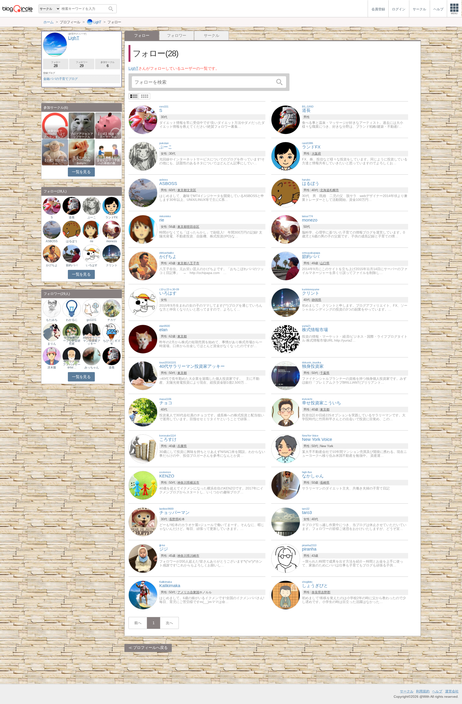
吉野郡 (325, 592)
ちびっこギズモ (111, 342)
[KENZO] (142, 485)
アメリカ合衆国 (188, 592)
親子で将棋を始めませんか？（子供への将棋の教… (108, 160)
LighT (133, 68)
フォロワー (176, 35)
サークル (211, 35)
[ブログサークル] (17, 8)
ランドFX (111, 217)
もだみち (52, 319)
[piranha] (285, 558)
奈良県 (316, 592)
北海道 (324, 190)
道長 (72, 217)
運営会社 (452, 691)
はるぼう (71, 241)
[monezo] (285, 229)
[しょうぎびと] (285, 595)
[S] (142, 119)
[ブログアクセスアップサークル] (81, 125)
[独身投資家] (285, 375)
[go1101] (91, 308)
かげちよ (52, 265)
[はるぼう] (285, 192)
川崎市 (194, 556)
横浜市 (194, 482)
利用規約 (423, 691)
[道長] (285, 119)
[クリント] (285, 302)
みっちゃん (91, 367)
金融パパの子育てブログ (60, 79)
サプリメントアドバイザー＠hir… (71, 364)
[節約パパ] (285, 266)
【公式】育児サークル (54, 162)
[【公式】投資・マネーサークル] (108, 125)
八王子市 (193, 263)
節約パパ (71, 265)
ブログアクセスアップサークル (81, 135)
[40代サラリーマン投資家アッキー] (142, 375)
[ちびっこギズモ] (111, 332)
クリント (111, 265)
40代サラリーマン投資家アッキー (91, 340)
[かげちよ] (142, 266)
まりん (51, 343)
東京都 (182, 190)
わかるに (71, 319)
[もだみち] (52, 308)
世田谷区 (193, 226)
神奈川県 (183, 482)
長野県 (174, 519)
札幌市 (334, 190)
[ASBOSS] (142, 192)
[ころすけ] (142, 448)
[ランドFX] (285, 156)
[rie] (142, 229)
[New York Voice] (285, 448)
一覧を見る (81, 172)
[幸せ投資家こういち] (285, 412)
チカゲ (111, 319)
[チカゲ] (111, 308)
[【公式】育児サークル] (55, 152)
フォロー (55, 64)
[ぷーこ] (142, 156)
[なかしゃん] (285, 485)
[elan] (142, 339)
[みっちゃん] (91, 356)
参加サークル (108, 64)
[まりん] (52, 332)
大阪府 (316, 153)
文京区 (191, 190)
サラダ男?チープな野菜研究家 (71, 340)
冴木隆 (51, 367)
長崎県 (324, 482)
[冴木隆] (52, 356)
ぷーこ (91, 217)
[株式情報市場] (285, 339)
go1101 (91, 319)
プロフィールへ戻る (150, 648)
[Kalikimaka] (142, 595)
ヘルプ (437, 691)
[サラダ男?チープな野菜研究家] (71, 332)
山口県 (324, 263)
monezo (111, 241)
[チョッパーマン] (142, 522)
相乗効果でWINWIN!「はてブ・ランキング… (54, 134)
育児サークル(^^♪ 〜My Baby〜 (81, 160)
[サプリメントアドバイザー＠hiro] (71, 356)
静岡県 (316, 300)
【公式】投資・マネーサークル (108, 135)
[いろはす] (142, 302)
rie (91, 241)
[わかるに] (71, 308)
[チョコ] (142, 412)
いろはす (91, 265)
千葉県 (324, 373)
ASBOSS (52, 241)
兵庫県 (182, 446)
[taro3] (285, 522)
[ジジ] (142, 558)
